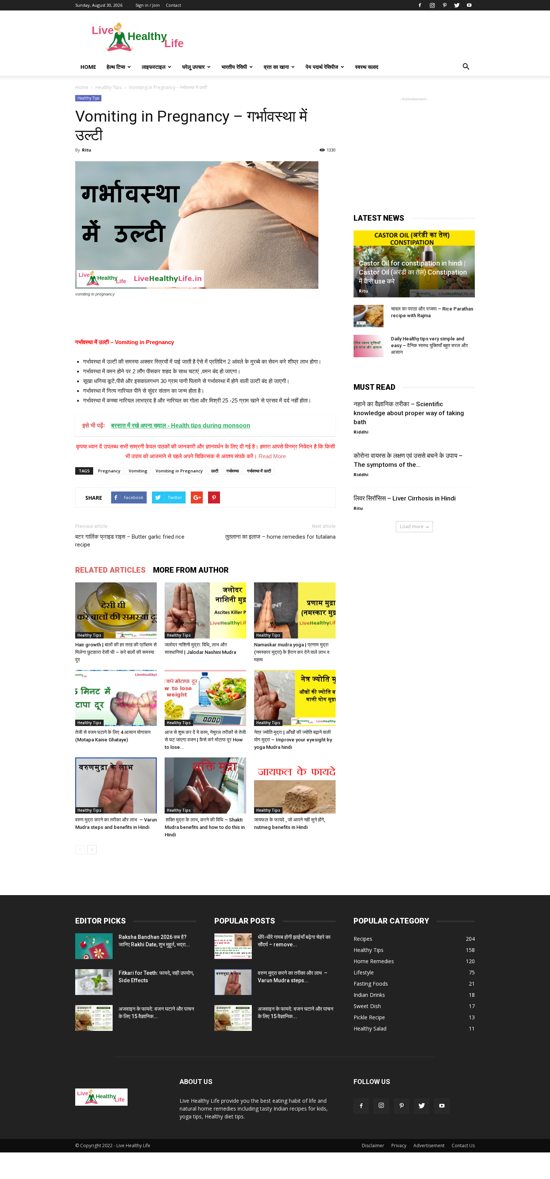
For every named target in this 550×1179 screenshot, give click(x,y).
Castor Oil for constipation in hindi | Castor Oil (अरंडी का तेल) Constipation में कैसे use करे (413, 272)
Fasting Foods (371, 983)
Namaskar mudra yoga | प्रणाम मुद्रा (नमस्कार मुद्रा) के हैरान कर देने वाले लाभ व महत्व (291, 652)
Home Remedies (374, 961)
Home (88, 66)
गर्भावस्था (232, 471)
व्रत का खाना (276, 66)
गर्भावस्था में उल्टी (259, 471)
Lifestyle (364, 972)
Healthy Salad (370, 1028)
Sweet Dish (367, 1006)
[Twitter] (456, 5)
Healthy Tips (88, 98)
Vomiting (138, 471)
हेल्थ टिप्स (116, 66)
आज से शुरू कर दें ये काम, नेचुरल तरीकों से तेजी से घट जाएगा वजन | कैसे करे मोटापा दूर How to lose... (205, 739)
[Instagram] (432, 5)
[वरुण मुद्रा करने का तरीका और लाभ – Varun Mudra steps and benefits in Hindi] (116, 785)
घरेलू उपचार (193, 66)
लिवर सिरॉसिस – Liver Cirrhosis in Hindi (405, 498)
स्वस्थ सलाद (366, 66)
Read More (272, 456)
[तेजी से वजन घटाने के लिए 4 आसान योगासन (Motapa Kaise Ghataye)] (116, 698)
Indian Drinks (369, 994)
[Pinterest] (444, 5)
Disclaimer (373, 1145)
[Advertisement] (338, 38)
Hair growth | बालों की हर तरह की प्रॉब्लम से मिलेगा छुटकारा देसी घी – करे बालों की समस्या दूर (116, 652)
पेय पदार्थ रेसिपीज (322, 66)
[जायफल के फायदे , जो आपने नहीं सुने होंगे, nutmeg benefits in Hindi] (295, 785)
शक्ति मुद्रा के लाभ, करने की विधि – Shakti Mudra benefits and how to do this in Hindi (205, 827)
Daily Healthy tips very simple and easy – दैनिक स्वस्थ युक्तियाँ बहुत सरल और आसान (429, 345)
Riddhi (361, 432)
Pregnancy (109, 471)
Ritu (86, 150)
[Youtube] (469, 5)
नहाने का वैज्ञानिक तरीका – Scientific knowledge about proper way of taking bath (409, 413)
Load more (412, 526)
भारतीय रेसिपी (234, 66)
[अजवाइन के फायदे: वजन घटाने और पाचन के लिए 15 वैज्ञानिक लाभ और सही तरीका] (94, 1018)
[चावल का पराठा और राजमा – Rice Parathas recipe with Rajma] (369, 316)
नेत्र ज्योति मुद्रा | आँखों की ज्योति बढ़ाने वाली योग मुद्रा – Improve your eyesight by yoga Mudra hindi (293, 739)
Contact (173, 5)
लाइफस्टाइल (153, 66)
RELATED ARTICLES (110, 570)
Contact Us (463, 1145)
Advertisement (428, 1145)
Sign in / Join (147, 5)
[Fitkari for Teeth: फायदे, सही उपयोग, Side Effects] (94, 982)
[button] (466, 67)
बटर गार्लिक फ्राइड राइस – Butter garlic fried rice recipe (129, 540)
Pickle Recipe (369, 1017)
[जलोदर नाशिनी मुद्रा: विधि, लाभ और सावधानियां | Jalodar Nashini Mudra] (205, 610)
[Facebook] (419, 5)
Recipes (363, 938)
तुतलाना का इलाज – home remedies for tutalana (280, 536)
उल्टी (214, 471)
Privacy (398, 1145)
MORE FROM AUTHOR (191, 570)
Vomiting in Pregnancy (179, 471)
